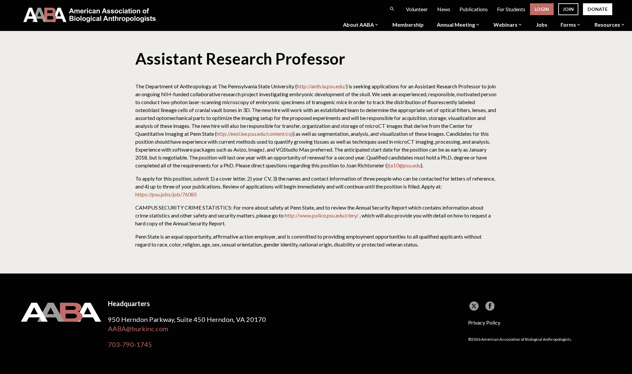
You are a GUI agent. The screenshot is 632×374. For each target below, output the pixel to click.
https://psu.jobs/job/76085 (166, 194)
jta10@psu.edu (404, 165)
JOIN (568, 9)
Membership (408, 24)
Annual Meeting (456, 24)
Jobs (541, 24)
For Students (511, 9)
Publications (474, 9)
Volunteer (417, 9)
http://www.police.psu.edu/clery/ (321, 215)
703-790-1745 (130, 344)
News (443, 9)
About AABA (358, 24)
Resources (607, 24)
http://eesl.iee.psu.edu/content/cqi (255, 133)
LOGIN (542, 9)
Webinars (505, 24)
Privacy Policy (484, 322)
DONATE (598, 9)
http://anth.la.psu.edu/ (321, 86)
